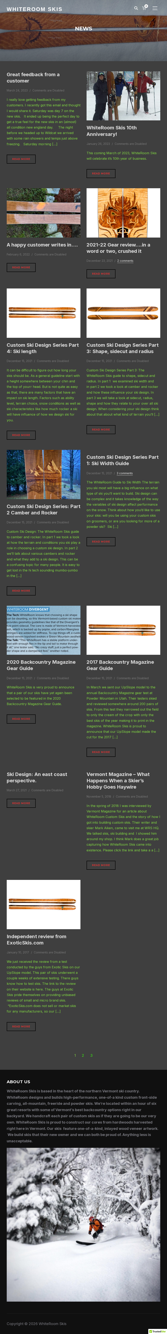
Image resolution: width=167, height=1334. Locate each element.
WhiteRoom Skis (35, 9)
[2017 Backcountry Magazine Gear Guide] (123, 608)
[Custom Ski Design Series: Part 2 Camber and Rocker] (43, 452)
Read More (21, 159)
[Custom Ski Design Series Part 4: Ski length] (43, 291)
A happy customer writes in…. (42, 245)
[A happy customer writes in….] (43, 191)
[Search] (136, 8)
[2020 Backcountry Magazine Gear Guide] (43, 608)
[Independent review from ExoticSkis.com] (43, 883)
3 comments (125, 473)
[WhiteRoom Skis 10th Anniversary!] (123, 74)
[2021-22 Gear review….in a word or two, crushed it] (123, 191)
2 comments (125, 260)
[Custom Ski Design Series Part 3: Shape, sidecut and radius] (123, 291)
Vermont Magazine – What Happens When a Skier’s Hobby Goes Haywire (118, 780)
